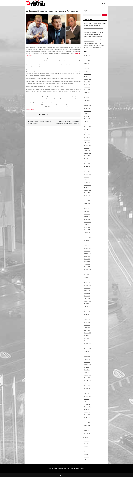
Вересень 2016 (87, 348)
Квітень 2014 (87, 425)
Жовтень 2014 (87, 409)
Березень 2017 (87, 332)
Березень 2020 (87, 237)
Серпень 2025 (87, 81)
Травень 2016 (87, 359)
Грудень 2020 (87, 214)
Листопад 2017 (87, 311)
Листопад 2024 (87, 105)
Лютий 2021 (86, 208)
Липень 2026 (87, 55)
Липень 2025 (87, 84)
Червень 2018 (87, 293)
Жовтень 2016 (87, 346)
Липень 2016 (87, 354)
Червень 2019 (87, 261)
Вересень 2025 (87, 79)
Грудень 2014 (87, 404)
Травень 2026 (87, 60)
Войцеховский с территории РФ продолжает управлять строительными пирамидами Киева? (67, 122)
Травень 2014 (87, 422)
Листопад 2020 (87, 216)
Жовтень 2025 (87, 76)
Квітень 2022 (87, 171)
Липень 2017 (87, 322)
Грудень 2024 (87, 103)
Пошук (85, 10)
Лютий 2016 (86, 367)
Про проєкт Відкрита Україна (77, 468)
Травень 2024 (87, 118)
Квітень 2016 (87, 361)
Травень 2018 (87, 295)
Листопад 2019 (87, 248)
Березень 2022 (87, 174)
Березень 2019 (87, 269)
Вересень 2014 (87, 412)
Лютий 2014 (86, 430)
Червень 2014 (87, 420)
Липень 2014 (87, 417)
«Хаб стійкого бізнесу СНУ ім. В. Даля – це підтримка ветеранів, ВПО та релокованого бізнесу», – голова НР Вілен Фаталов (94, 45)
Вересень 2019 (87, 253)
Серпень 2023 (87, 132)
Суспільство (86, 457)
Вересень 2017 (87, 317)
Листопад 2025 (87, 73)
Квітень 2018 (87, 298)
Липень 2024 (87, 116)
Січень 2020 (86, 243)
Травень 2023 (87, 140)
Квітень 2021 (87, 203)
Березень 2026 (87, 66)
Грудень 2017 (87, 309)
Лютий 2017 (86, 335)
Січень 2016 (86, 369)
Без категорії (87, 441)
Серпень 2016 (87, 351)
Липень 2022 (87, 163)
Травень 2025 (87, 89)
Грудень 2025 (87, 71)
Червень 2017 (87, 324)
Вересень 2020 (87, 221)
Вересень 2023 (87, 129)
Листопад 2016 (87, 343)
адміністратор (34, 114)
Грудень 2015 (87, 372)
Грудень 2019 (87, 245)
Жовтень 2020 (87, 219)
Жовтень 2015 (87, 377)
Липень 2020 (87, 227)
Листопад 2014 (87, 406)
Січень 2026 (86, 68)
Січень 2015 (86, 401)
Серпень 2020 (87, 224)
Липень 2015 (87, 385)
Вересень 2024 (87, 110)
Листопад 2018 (87, 280)
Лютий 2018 (86, 303)
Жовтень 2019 (87, 251)
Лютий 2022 (86, 177)
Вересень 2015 (87, 380)
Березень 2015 (87, 396)
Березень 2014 (87, 428)
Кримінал (81, 3)
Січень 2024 (86, 121)
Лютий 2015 (86, 398)
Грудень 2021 (87, 182)
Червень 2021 (87, 198)
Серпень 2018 (87, 287)
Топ (85, 459)
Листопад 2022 (87, 153)
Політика (89, 3)
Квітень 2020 (87, 235)
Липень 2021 (87, 195)
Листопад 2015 (87, 375)
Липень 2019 (87, 258)
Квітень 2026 (87, 63)
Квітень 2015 (87, 393)
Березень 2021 (87, 206)
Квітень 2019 (87, 266)
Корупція (103, 3)
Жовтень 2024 (87, 108)
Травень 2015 (87, 391)
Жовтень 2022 (87, 155)
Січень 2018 (86, 306)
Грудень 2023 (87, 124)
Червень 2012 (87, 433)
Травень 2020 (87, 232)
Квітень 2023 (87, 142)
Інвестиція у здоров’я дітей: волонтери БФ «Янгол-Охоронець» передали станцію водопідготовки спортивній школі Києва (93, 34)
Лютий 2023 (86, 147)
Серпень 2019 (87, 256)
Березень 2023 (87, 145)
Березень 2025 (87, 95)
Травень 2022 (87, 169)
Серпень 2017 (87, 319)
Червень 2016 (87, 356)
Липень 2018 (87, 290)
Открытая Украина (31, 109)
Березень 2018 (87, 301)
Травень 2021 (87, 200)
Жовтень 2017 (87, 314)
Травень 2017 (87, 327)
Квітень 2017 (87, 330)
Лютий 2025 (86, 97)
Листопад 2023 (87, 126)
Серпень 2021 (87, 192)
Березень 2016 (87, 364)
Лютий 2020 (86, 240)
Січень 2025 (86, 100)
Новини (74, 3)
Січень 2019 (86, 274)
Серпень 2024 (87, 113)
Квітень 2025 (87, 92)
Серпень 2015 (87, 383)
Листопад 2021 (87, 184)
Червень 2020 (87, 229)
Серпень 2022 (87, 161)
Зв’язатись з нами (53, 468)
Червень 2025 (87, 87)
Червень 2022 (87, 166)
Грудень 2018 (87, 277)
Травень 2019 (87, 264)
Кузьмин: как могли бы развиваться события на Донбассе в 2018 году (39, 122)
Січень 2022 (86, 179)
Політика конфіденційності (64, 468)
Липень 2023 (87, 134)
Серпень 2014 (87, 414)
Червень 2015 (87, 388)
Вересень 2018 (87, 285)
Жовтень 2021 (87, 187)
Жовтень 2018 (87, 282)
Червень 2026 (87, 58)
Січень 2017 (86, 338)
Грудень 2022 (87, 150)
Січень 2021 (86, 211)
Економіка (96, 3)
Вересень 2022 (87, 158)
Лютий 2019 (86, 272)
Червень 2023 (87, 137)
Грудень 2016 (87, 340)
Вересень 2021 (87, 190)
